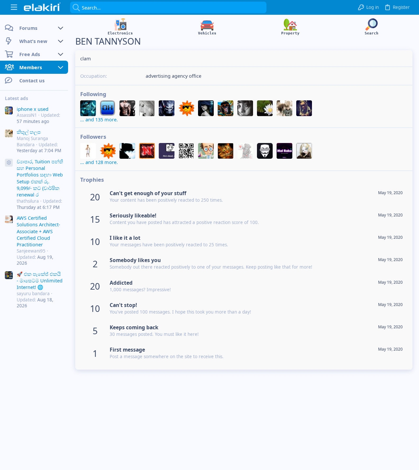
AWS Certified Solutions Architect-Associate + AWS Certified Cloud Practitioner (38, 231)
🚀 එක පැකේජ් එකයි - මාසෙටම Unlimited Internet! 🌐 (40, 281)
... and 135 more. (99, 119)
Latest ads (16, 98)
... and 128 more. (99, 162)
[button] (14, 7)
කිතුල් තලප (29, 132)
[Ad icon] (9, 163)
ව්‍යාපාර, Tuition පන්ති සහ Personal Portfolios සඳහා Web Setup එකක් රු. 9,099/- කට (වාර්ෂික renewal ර (40, 178)
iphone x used (32, 109)
